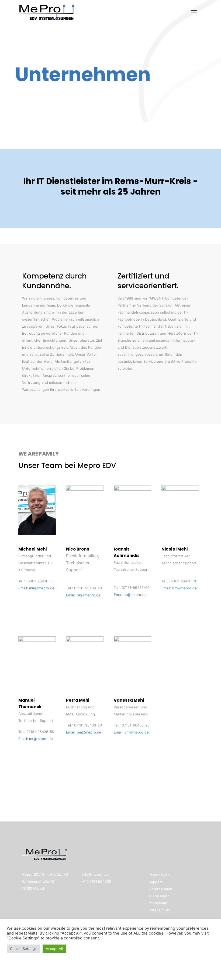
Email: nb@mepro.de (83, 595)
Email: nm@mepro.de (179, 588)
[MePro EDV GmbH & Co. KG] (44, 12)
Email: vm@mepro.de (131, 732)
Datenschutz (159, 910)
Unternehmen (160, 889)
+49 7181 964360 (96, 881)
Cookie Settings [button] (23, 948)
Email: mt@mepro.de (35, 738)
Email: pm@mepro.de (83, 732)
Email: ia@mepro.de (130, 594)
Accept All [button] (54, 948)
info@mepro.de (95, 874)
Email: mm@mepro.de (36, 588)
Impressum (158, 903)
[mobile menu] (194, 12)
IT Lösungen (159, 896)
